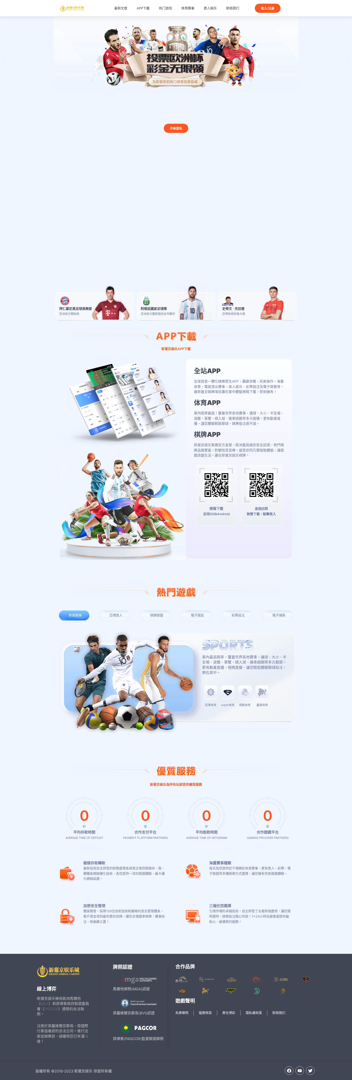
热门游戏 (165, 8)
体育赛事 (187, 8)
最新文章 (120, 8)
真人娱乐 (210, 8)
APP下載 (143, 8)
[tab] (74, 615)
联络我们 (232, 8)
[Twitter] (310, 1070)
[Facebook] (289, 1070)
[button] (4, 60)
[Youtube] (299, 1070)
